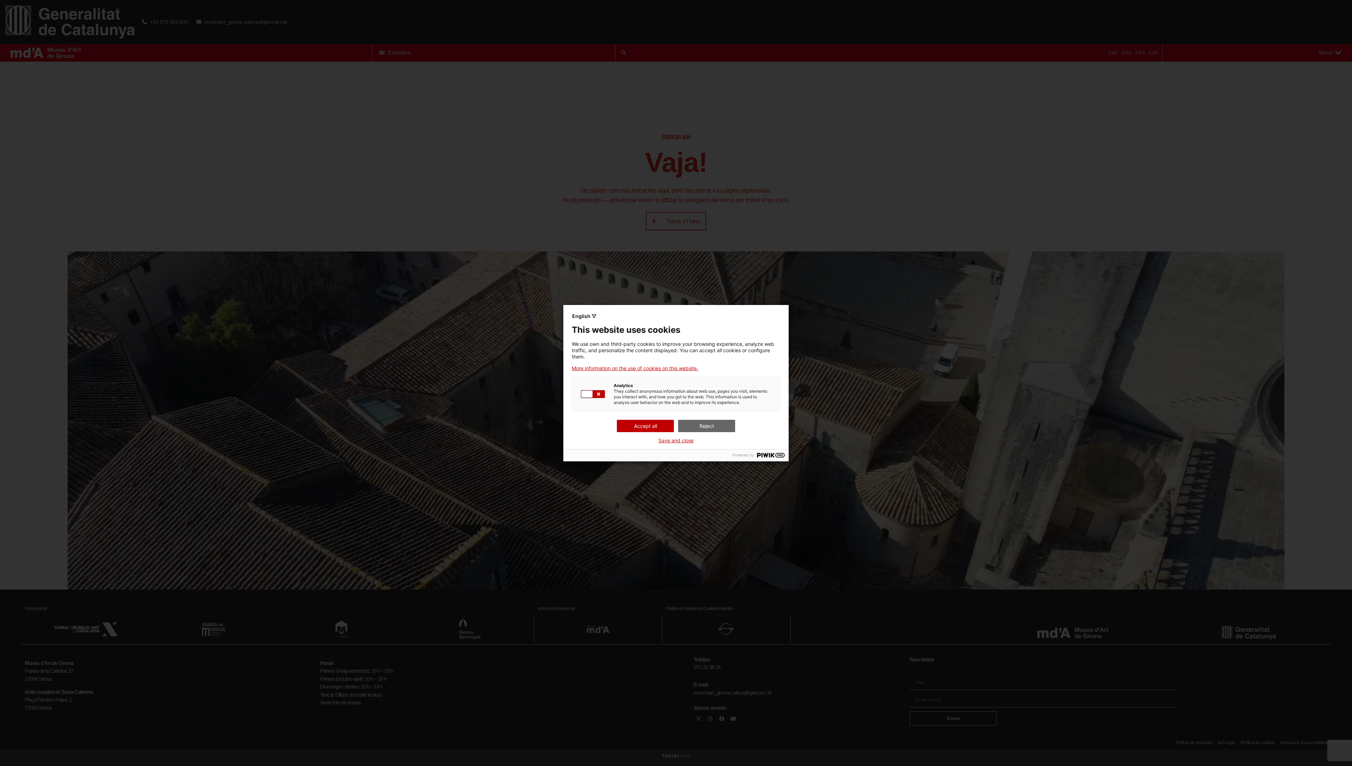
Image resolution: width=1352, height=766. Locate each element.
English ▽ (584, 316)
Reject (707, 426)
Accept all (645, 426)
